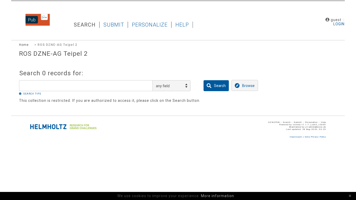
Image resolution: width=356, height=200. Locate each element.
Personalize (150, 25)
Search (85, 25)
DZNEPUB (30, 25)
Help (182, 25)
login (339, 24)
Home (24, 45)
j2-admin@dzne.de (315, 127)
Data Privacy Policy (315, 137)
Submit (113, 25)
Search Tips (32, 93)
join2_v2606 (319, 124)
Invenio (297, 124)
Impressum (296, 137)
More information (217, 196)
